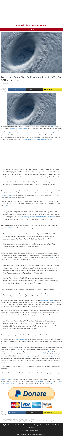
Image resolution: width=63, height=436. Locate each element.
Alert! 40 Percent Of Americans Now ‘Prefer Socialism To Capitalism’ (19, 419)
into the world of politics (47, 300)
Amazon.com (48, 383)
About (30, 425)
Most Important (32, 427)
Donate (25, 425)
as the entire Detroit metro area (19, 129)
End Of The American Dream (31, 25)
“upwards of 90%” (6, 228)
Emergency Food (44, 425)
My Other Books (17, 425)
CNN (50, 257)
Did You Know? (55, 425)
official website (39, 381)
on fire (18, 350)
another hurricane (21, 339)
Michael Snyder (5, 379)
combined (53, 126)
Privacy (36, 425)
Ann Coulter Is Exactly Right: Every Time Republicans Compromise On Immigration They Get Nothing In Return (30, 421)
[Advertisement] (31, 11)
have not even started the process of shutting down (35, 139)
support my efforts (55, 356)
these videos (56, 133)
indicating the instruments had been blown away (38, 216)
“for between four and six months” (19, 133)
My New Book (7, 425)
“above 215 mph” (9, 205)
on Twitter (59, 294)
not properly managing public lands (42, 352)
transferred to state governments (26, 356)
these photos (46, 133)
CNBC (39, 313)
